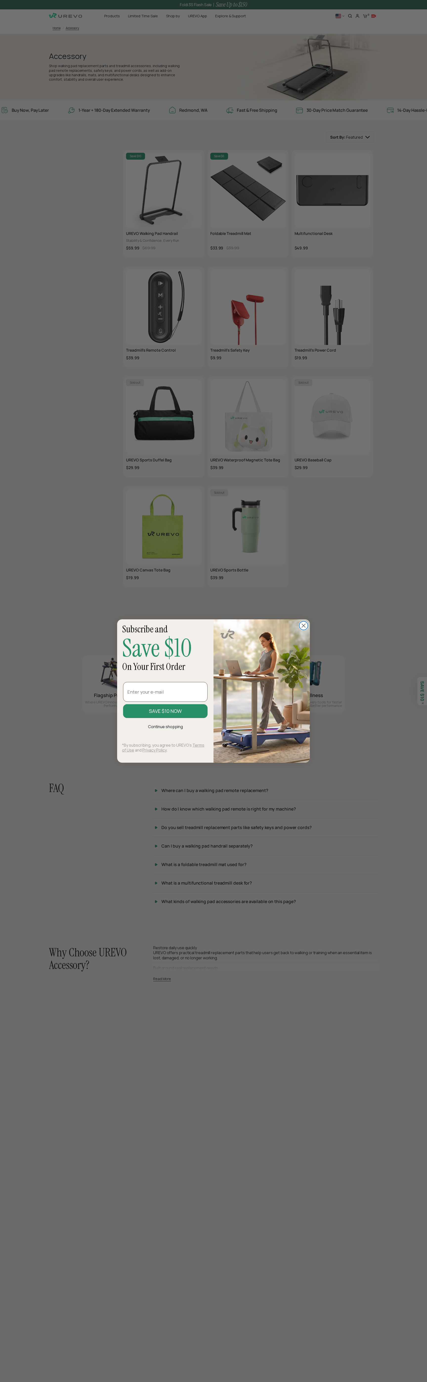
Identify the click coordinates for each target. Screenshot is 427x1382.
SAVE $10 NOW (165, 711)
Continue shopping (165, 726)
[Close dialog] (303, 625)
